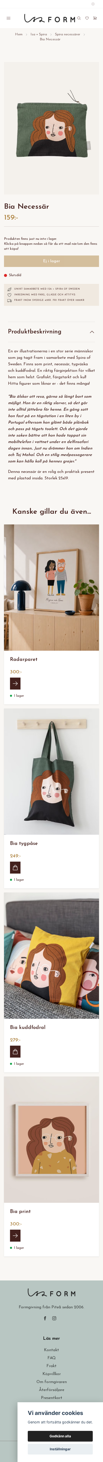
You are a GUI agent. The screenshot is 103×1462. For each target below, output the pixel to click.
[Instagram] (54, 1318)
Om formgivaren (51, 1382)
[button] (90, 130)
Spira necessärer (67, 34)
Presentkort (51, 1398)
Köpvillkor (51, 1374)
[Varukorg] (95, 18)
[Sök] (79, 18)
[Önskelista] (87, 18)
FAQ (52, 1358)
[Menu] (8, 18)
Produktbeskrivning (35, 332)
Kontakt (51, 1350)
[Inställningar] (93, 4)
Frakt (51, 1366)
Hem (18, 34)
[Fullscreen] (51, 128)
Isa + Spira (38, 34)
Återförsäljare (51, 1390)
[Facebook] (45, 1318)
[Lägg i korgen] (15, 868)
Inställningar (60, 1449)
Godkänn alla (60, 1436)
